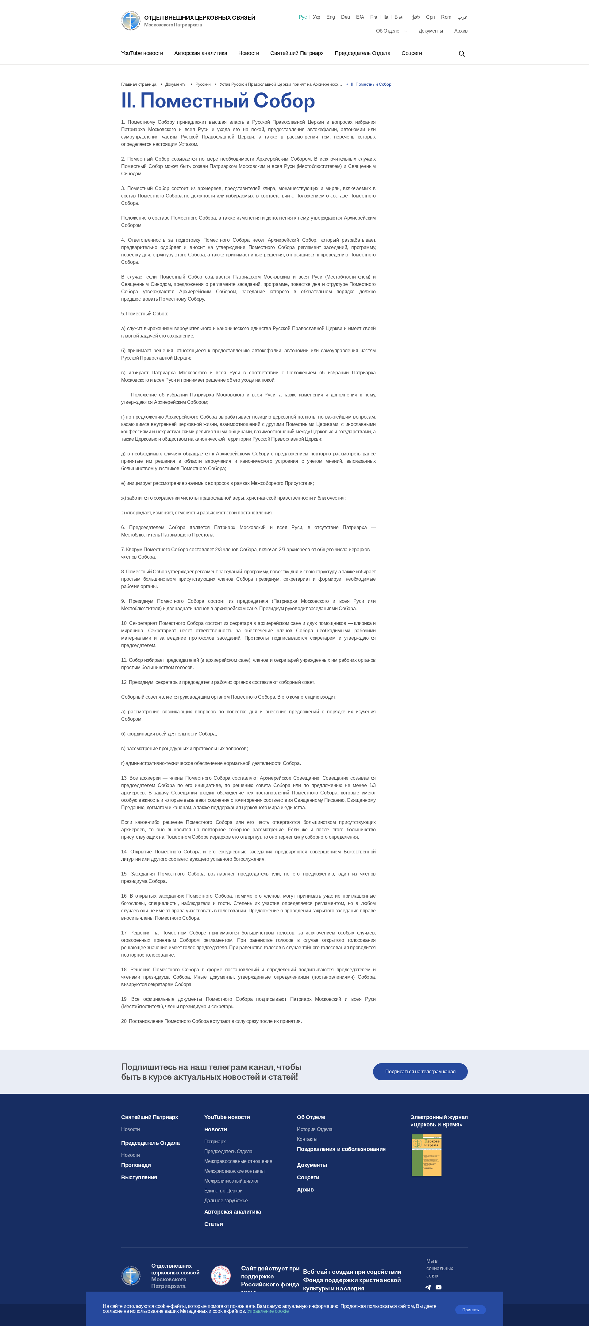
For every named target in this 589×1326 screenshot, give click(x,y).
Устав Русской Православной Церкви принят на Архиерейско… (281, 84)
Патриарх (214, 1141)
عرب (462, 17)
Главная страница (138, 84)
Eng (330, 17)
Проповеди (136, 1165)
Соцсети (412, 53)
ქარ (415, 17)
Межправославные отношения (238, 1161)
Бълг (400, 17)
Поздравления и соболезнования (341, 1149)
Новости (249, 53)
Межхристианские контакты (234, 1171)
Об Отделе (388, 30)
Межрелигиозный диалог (231, 1181)
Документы (432, 30)
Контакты (307, 1139)
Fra (373, 17)
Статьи (213, 1224)
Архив (461, 30)
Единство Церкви (223, 1190)
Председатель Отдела (363, 53)
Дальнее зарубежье (226, 1200)
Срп (430, 17)
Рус (303, 17)
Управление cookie (268, 1311)
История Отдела (315, 1129)
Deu (345, 17)
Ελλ (360, 17)
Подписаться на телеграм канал (420, 1071)
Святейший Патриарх (297, 53)
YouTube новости (142, 53)
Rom (446, 17)
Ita (385, 17)
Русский (203, 84)
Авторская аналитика (201, 53)
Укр (316, 17)
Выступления (139, 1177)
